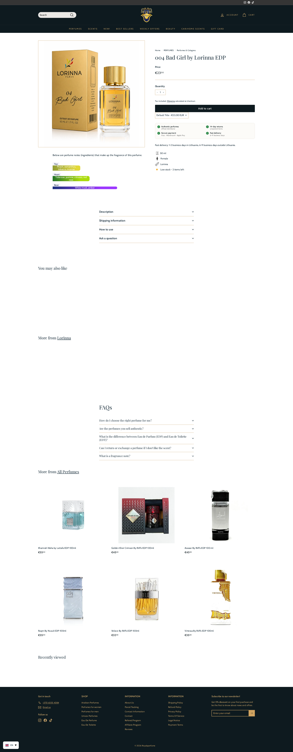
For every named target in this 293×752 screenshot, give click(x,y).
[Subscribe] (252, 713)
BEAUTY (170, 29)
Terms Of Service (176, 716)
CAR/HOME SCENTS (193, 29)
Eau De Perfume (89, 720)
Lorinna (64, 337)
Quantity (160, 86)
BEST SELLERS (125, 29)
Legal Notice (174, 720)
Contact (129, 716)
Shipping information (112, 220)
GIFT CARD (217, 29)
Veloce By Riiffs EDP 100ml (125, 630)
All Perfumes (68, 471)
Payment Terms (175, 724)
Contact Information (135, 711)
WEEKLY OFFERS (150, 29)
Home (158, 50)
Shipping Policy (175, 702)
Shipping (171, 101)
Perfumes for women (91, 707)
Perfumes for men (90, 711)
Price (157, 67)
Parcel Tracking (132, 707)
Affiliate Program (133, 724)
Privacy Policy (174, 711)
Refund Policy (174, 707)
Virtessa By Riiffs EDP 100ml (199, 630)
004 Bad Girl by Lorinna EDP (52, 311)
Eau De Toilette (88, 724)
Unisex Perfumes (89, 716)
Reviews (129, 729)
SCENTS (93, 29)
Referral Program (133, 720)
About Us (129, 702)
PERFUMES (75, 29)
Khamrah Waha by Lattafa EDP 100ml (57, 548)
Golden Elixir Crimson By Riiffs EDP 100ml (132, 548)
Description (106, 211)
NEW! (107, 29)
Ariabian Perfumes (90, 702)
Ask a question (108, 238)
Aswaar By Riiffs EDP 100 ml (199, 548)
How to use (106, 229)
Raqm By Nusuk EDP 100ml (52, 630)
